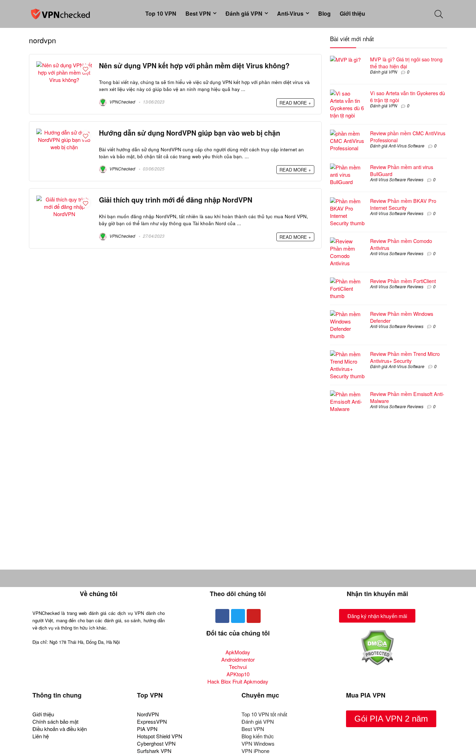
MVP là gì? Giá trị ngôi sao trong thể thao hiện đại (406, 63)
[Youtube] (254, 616)
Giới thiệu (352, 13)
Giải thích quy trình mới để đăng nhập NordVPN (175, 200)
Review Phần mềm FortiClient (403, 280)
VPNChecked (121, 102)
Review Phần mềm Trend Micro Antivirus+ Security (405, 357)
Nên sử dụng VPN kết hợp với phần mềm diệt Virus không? (194, 65)
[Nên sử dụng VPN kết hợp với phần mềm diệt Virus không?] (64, 65)
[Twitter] (238, 616)
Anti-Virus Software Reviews (396, 179)
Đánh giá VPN (243, 13)
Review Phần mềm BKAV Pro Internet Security (403, 204)
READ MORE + (295, 102)
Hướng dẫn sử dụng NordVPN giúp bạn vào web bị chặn (189, 133)
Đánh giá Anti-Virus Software (397, 145)
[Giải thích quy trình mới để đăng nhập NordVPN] (64, 199)
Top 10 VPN (160, 13)
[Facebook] (222, 616)
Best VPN (198, 13)
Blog (324, 13)
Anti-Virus (290, 13)
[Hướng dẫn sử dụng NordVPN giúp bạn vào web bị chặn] (64, 132)
